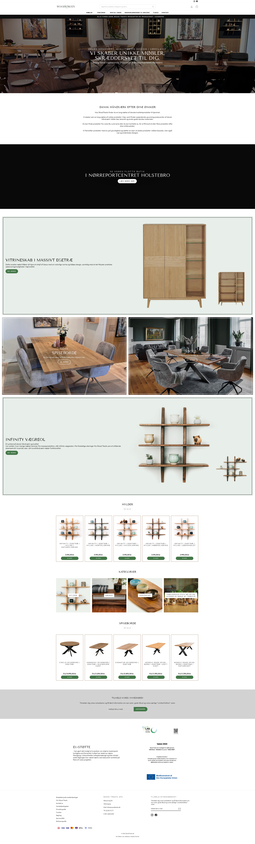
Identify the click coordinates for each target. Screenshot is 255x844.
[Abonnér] (179, 809)
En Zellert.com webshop (123, 836)
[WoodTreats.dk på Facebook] (156, 815)
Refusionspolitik (61, 821)
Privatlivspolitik (61, 809)
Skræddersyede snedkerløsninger (67, 797)
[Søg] (152, 6)
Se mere (12, 453)
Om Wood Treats (61, 800)
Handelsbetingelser (62, 806)
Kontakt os (59, 803)
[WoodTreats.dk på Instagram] (152, 815)
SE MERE (12, 271)
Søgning (58, 815)
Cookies (58, 812)
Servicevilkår (60, 818)
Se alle (127, 509)
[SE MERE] (64, 356)
